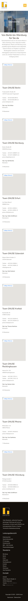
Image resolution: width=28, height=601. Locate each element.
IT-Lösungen (6, 541)
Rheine (4, 566)
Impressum (10, 597)
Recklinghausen (7, 562)
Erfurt (4, 558)
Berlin (4, 556)
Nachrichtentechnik (8, 539)
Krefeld (5, 564)
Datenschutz (17, 597)
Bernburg (5, 554)
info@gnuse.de (9, 585)
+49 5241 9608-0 (12, 583)
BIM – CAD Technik (8, 545)
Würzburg (5, 568)
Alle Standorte (7, 570)
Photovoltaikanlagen (8, 547)
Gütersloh (5, 560)
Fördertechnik (6, 543)
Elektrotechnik (6, 537)
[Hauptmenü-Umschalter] (25, 5)
